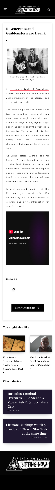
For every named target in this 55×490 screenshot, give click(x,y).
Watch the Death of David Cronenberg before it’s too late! (40, 361)
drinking (20, 289)
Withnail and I (35, 293)
